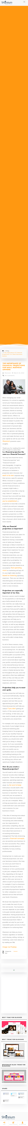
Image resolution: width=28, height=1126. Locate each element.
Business (15, 951)
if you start (11, 709)
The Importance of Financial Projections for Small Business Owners (14, 366)
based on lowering (10, 575)
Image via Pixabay (10, 947)
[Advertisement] (14, 995)
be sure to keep (15, 785)
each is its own (8, 475)
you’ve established (10, 501)
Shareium (6, 441)
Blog (7, 351)
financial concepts (17, 838)
